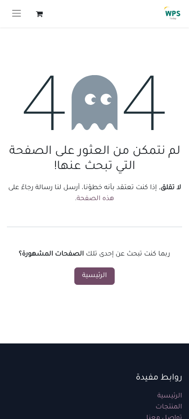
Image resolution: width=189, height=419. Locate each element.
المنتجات (169, 407)
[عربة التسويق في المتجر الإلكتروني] (39, 14)
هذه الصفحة (95, 199)
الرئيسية (94, 276)
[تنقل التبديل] (16, 14)
